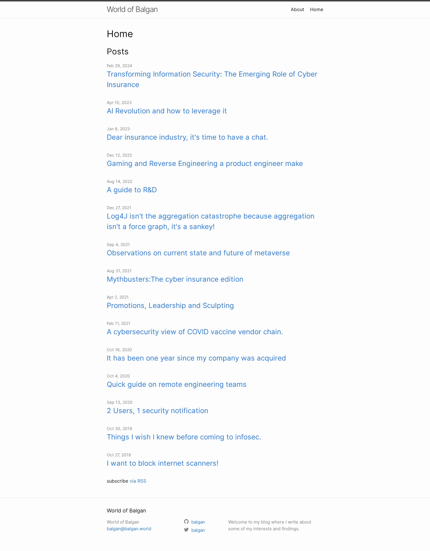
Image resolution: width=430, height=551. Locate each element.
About (297, 9)
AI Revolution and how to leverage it (167, 111)
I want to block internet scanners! (163, 463)
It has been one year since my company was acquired (196, 358)
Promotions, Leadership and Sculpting (170, 305)
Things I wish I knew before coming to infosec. (184, 437)
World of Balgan (132, 9)
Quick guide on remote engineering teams (177, 384)
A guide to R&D (132, 190)
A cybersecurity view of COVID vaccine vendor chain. (195, 332)
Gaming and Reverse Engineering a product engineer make (205, 163)
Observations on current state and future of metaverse (198, 253)
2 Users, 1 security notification (157, 410)
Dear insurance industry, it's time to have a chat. (187, 137)
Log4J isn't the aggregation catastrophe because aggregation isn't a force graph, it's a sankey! (210, 221)
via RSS (138, 481)
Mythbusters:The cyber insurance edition (175, 279)
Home (316, 9)
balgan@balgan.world (129, 528)
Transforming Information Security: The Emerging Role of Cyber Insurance (212, 79)
